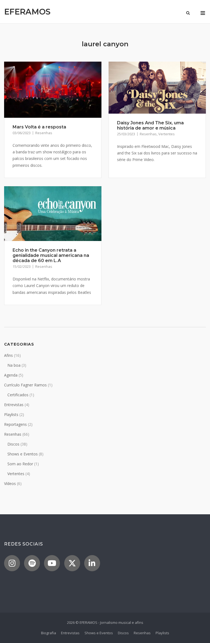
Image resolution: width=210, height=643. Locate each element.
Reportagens (15, 424)
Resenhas (43, 132)
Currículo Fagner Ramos (25, 384)
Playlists (11, 414)
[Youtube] (52, 563)
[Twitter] (72, 563)
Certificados (17, 394)
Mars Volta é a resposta (39, 127)
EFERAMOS (27, 11)
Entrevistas (14, 404)
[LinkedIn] (92, 563)
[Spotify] (32, 563)
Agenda (11, 375)
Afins (8, 355)
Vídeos (10, 483)
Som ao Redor (20, 463)
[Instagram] (12, 563)
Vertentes (166, 133)
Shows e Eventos (22, 454)
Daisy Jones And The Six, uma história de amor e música (150, 125)
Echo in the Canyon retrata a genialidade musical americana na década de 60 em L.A (51, 255)
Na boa (14, 365)
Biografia (48, 632)
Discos (13, 444)
